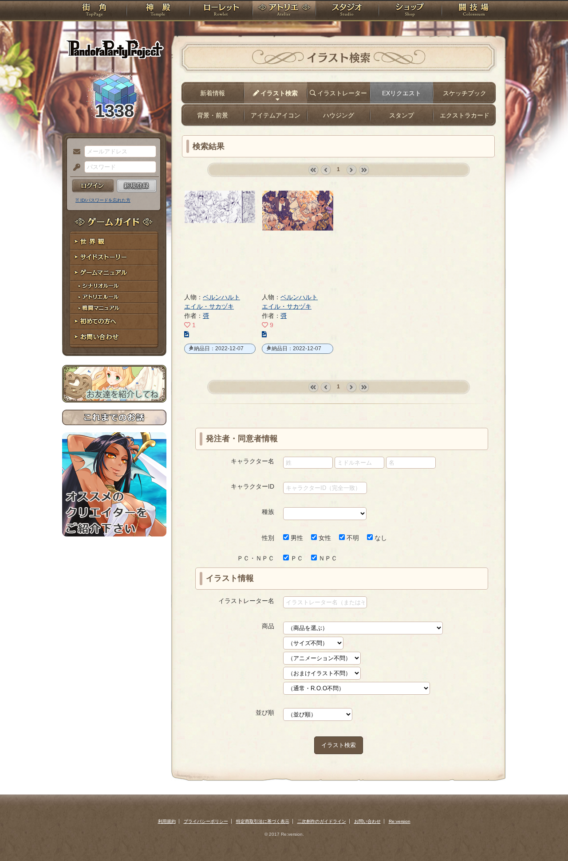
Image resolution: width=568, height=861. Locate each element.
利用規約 (167, 821)
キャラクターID (252, 486)
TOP (94, 11)
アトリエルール (114, 297)
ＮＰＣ (327, 558)
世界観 (114, 242)
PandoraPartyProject (114, 48)
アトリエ (284, 11)
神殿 (157, 11)
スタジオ (347, 11)
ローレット (220, 11)
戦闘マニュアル (114, 308)
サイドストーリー (114, 257)
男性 (296, 537)
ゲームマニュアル (114, 273)
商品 (268, 626)
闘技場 (474, 11)
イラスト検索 (338, 745)
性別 (268, 537)
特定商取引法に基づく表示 (262, 821)
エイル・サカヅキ (209, 306)
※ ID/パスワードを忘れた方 (102, 200)
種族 (268, 511)
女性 (324, 537)
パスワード (74, 167)
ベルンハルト (221, 297)
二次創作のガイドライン (321, 821)
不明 (352, 537)
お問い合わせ (114, 337)
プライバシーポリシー (206, 821)
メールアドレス (74, 152)
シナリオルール (114, 286)
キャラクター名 (252, 461)
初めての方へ (114, 321)
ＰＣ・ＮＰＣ (255, 558)
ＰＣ (296, 558)
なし (380, 537)
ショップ (410, 11)
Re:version (399, 821)
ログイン (93, 185)
